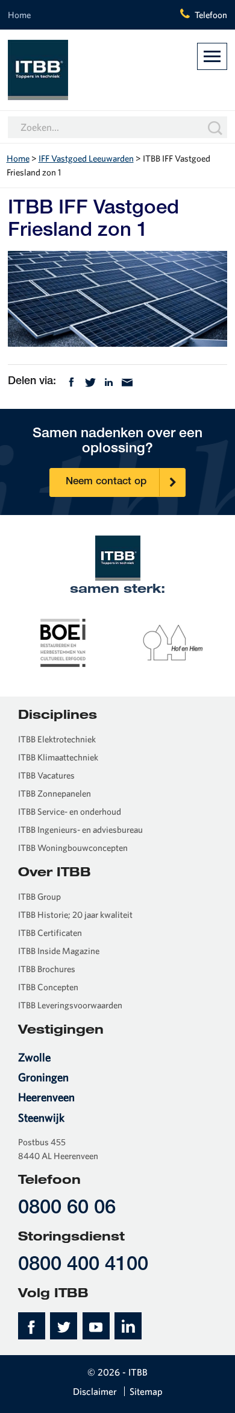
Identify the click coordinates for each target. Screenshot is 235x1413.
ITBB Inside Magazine (58, 951)
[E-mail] (127, 381)
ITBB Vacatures (46, 775)
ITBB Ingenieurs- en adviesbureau (80, 829)
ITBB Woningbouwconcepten (73, 847)
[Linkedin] (109, 381)
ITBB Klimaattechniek (58, 757)
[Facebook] (71, 381)
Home (19, 15)
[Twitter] (90, 381)
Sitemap (146, 1391)
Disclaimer (95, 1391)
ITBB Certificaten (50, 933)
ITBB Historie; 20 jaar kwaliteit (75, 914)
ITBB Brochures (46, 969)
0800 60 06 (67, 1209)
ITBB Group (39, 896)
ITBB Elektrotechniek (57, 739)
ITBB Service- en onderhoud (69, 811)
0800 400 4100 (83, 1265)
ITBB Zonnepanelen (54, 793)
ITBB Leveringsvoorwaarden (70, 1005)
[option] (63, 642)
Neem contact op (106, 482)
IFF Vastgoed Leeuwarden (86, 158)
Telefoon (211, 15)
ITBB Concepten (48, 987)
